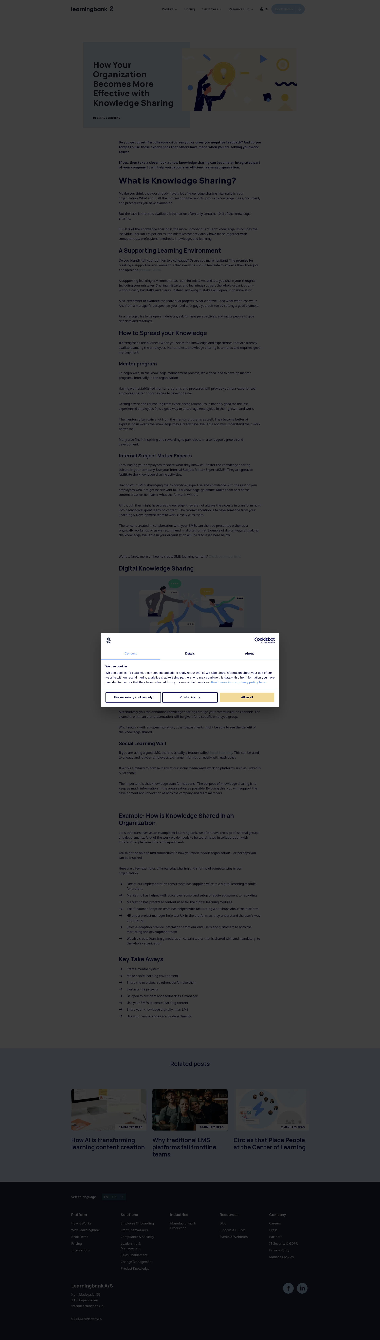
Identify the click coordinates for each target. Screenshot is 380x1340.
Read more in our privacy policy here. (239, 682)
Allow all (247, 697)
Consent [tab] (131, 653)
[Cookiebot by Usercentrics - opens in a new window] (257, 640)
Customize (187, 697)
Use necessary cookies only (133, 697)
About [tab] (249, 653)
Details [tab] (190, 653)
